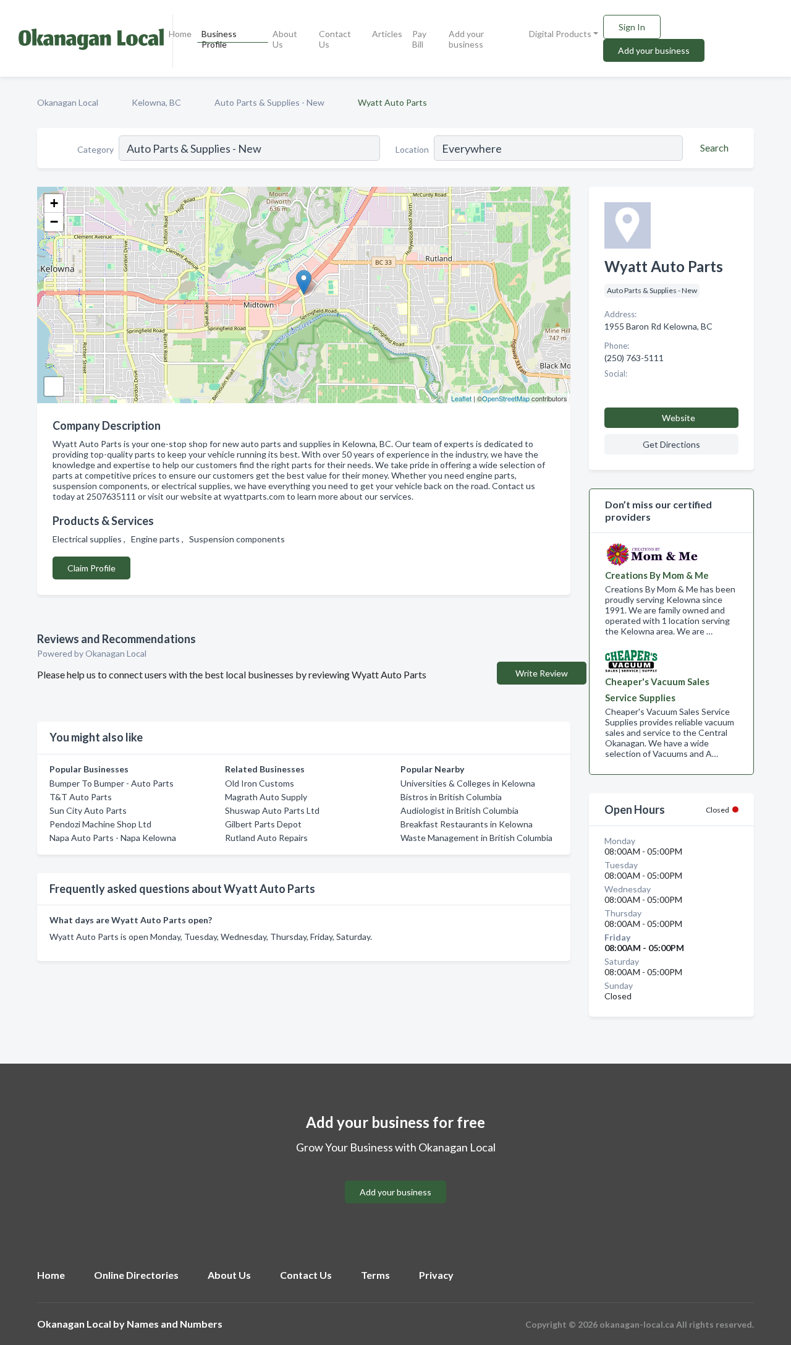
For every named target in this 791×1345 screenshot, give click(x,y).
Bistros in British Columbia (451, 797)
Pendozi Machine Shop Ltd (100, 824)
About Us (285, 38)
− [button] (54, 221)
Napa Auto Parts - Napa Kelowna (112, 837)
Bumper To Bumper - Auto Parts (111, 783)
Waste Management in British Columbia (476, 837)
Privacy (436, 1275)
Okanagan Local (67, 102)
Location (412, 149)
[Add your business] (395, 1177)
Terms (375, 1275)
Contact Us (335, 38)
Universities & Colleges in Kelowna (467, 783)
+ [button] (54, 203)
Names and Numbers (174, 1324)
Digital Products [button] (560, 33)
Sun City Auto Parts (88, 810)
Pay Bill (419, 38)
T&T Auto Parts (80, 797)
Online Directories (136, 1275)
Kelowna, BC (156, 102)
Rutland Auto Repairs (266, 837)
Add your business (466, 38)
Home (180, 33)
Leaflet (461, 398)
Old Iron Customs (259, 783)
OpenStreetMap (506, 398)
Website (678, 417)
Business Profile (219, 38)
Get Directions (671, 444)
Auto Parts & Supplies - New (269, 102)
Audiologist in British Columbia (459, 810)
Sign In (632, 27)
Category (95, 149)
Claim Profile (91, 568)
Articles (387, 33)
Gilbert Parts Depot (263, 824)
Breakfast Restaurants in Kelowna (466, 824)
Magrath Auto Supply (266, 797)
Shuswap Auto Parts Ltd (272, 810)
